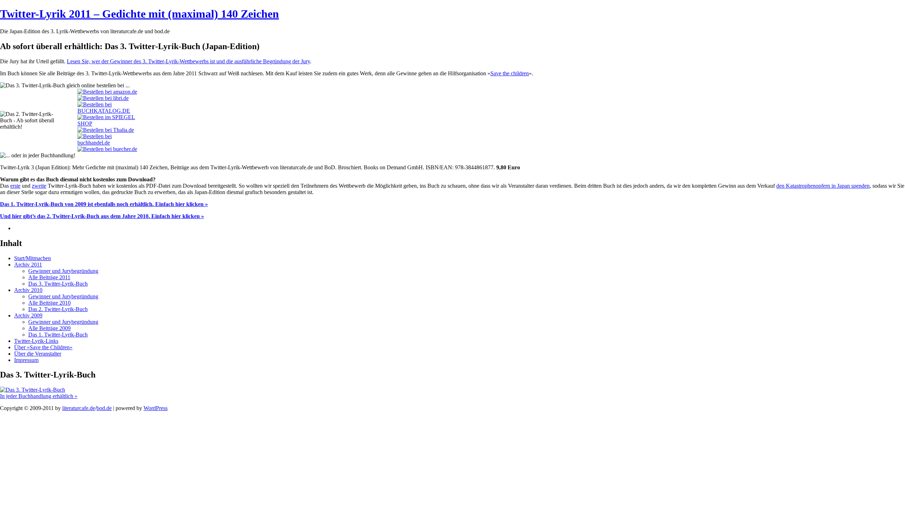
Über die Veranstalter (37, 354)
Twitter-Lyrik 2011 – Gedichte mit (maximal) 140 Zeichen (139, 13)
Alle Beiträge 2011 (49, 277)
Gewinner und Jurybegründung (63, 271)
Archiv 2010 (28, 290)
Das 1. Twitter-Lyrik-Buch (58, 335)
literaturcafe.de (78, 408)
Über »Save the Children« (43, 347)
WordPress (156, 408)
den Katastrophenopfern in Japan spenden (823, 186)
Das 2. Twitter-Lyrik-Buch (58, 309)
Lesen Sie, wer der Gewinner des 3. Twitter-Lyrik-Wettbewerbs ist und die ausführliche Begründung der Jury (188, 61)
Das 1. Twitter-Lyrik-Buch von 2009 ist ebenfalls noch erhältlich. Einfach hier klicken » (104, 204)
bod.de (104, 408)
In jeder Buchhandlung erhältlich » (38, 396)
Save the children (509, 73)
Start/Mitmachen (32, 258)
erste (15, 186)
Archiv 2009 (28, 315)
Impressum (26, 360)
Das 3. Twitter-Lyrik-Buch (58, 284)
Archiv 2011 (28, 265)
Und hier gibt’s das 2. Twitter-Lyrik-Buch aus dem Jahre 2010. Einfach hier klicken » (102, 216)
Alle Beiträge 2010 (49, 303)
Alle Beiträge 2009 (49, 328)
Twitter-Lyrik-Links (36, 341)
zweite (39, 186)
